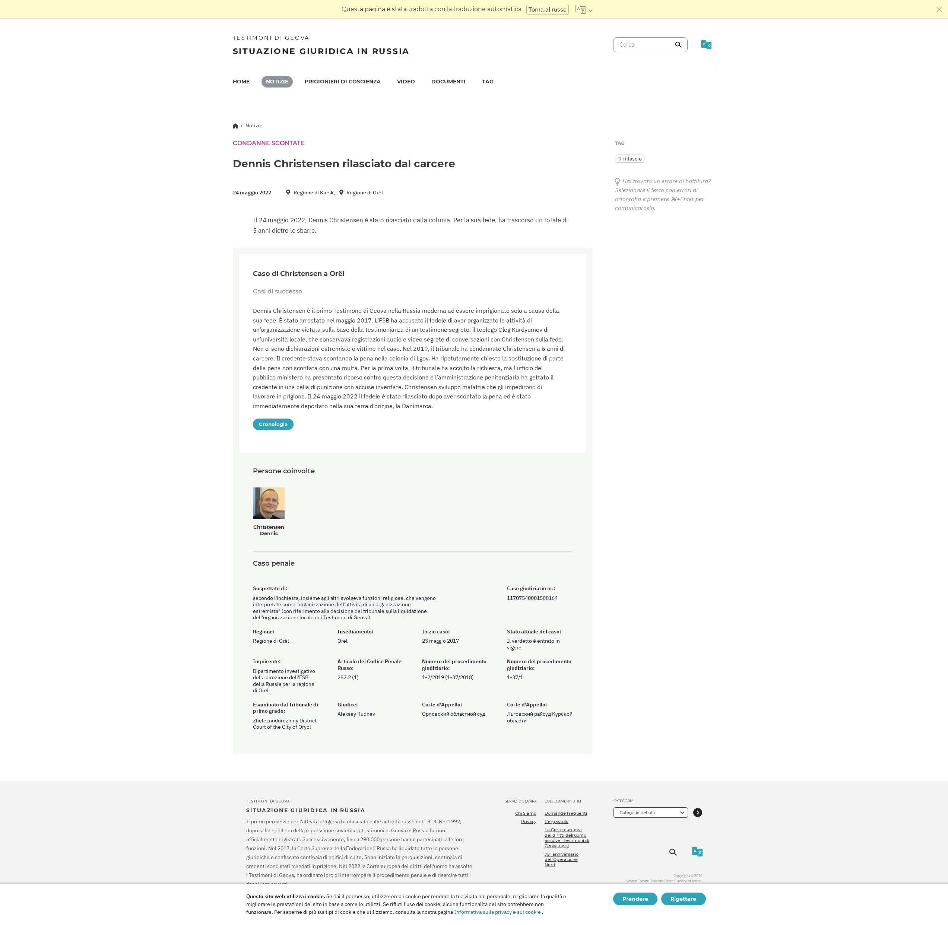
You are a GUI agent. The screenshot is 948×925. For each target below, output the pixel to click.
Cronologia (273, 424)
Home (241, 81)
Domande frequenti (566, 813)
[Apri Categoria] (697, 812)
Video (406, 81)
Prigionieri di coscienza (343, 81)
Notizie (277, 81)
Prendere (635, 899)
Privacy (528, 821)
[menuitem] (241, 82)
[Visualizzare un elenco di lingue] (584, 9)
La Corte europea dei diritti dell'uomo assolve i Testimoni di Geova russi (567, 837)
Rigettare (683, 899)
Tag (488, 81)
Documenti (448, 81)
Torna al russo (548, 9)
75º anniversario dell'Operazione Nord (561, 860)
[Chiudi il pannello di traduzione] (939, 9)
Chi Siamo (525, 813)
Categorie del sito (637, 812)
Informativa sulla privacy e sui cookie (497, 912)
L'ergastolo (556, 821)
